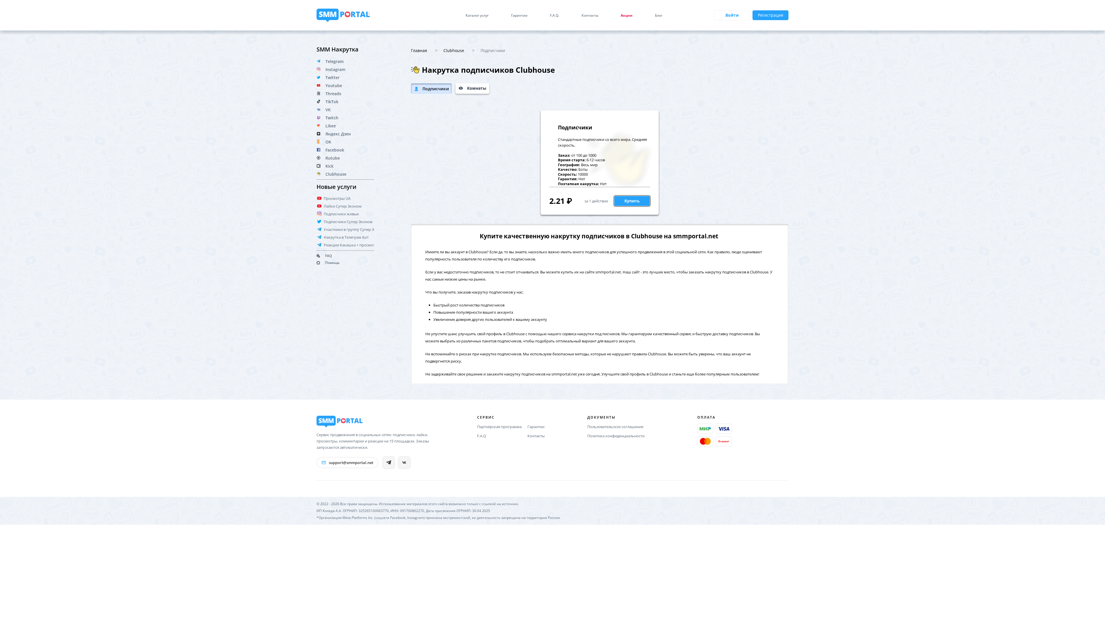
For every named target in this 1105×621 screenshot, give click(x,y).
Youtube (333, 85)
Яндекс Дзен (338, 134)
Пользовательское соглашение (615, 426)
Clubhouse (335, 174)
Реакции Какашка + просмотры (352, 245)
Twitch (331, 117)
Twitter (332, 77)
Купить (632, 201)
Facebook (334, 150)
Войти (732, 15)
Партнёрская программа (499, 426)
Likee (330, 126)
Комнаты (476, 88)
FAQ (328, 255)
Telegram (334, 61)
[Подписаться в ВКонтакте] (404, 462)
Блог (658, 15)
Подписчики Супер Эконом (348, 221)
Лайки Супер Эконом (343, 206)
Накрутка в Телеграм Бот (346, 237)
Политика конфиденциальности (616, 435)
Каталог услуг (477, 15)
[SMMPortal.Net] (340, 421)
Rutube (332, 158)
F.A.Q (481, 435)
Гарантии (519, 15)
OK (328, 142)
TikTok (331, 101)
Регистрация (770, 15)
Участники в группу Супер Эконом (355, 229)
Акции (626, 15)
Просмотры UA (337, 198)
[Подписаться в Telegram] (388, 462)
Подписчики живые (341, 213)
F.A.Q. (554, 15)
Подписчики (435, 88)
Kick (329, 166)
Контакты (590, 15)
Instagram (335, 69)
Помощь (332, 262)
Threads (333, 93)
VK (328, 109)
